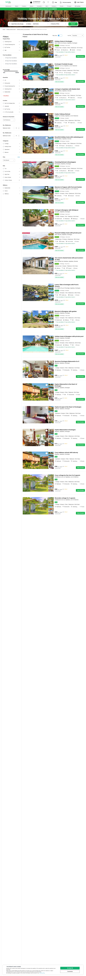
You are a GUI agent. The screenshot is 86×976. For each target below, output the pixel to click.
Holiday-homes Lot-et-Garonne (23, 29)
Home (4, 29)
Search (73, 24)
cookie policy (42, 972)
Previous (25, 49)
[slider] (3, 71)
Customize (70, 971)
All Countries (77, 6)
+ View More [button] (6, 95)
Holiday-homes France (11, 29)
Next (45, 49)
